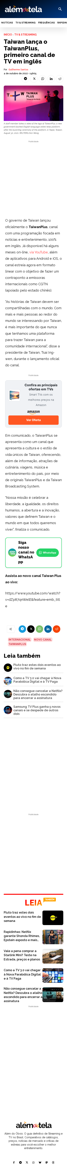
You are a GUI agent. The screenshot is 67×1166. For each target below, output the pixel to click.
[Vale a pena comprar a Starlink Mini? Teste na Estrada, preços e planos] (52, 956)
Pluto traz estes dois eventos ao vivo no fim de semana (37, 666)
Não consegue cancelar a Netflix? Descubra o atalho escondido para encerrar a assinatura (38, 694)
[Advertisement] (33, 176)
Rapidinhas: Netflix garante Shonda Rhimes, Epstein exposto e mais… (22, 936)
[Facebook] (14, 1162)
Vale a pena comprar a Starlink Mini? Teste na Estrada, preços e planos (22, 955)
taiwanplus (17, 644)
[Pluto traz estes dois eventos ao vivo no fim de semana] (8, 667)
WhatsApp (49, 552)
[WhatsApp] (42, 79)
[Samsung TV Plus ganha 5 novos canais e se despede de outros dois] (8, 710)
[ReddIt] (59, 79)
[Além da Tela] (23, 9)
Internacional (20, 639)
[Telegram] (25, 79)
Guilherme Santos (18, 69)
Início (8, 34)
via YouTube (38, 252)
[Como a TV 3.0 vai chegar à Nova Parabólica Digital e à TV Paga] (8, 681)
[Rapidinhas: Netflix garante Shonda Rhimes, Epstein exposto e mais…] (52, 937)
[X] (34, 79)
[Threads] (53, 1162)
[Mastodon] (46, 1162)
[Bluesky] (40, 1162)
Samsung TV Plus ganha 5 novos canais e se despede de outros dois (36, 710)
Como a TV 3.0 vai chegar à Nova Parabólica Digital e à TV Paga (37, 679)
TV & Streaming (25, 34)
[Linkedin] (51, 79)
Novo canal (43, 639)
